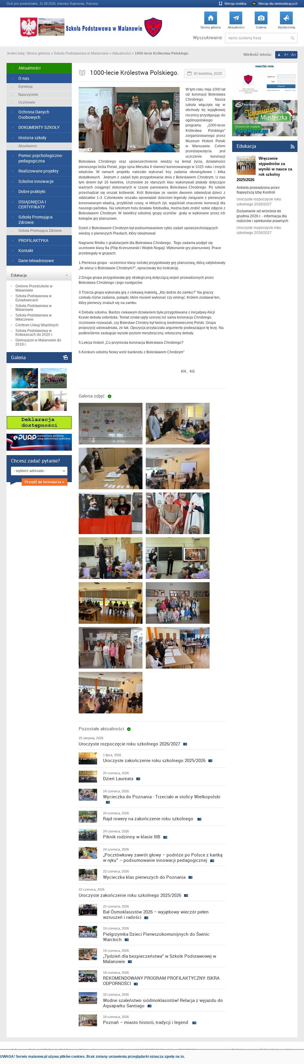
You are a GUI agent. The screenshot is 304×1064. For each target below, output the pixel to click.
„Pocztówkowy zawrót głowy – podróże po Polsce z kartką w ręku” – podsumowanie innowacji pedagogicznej (162, 857)
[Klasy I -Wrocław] (25, 387)
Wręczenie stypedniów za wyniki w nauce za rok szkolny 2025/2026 (264, 169)
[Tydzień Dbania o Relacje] (53, 410)
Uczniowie (26, 102)
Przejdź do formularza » (44, 482)
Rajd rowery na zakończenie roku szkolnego (148, 818)
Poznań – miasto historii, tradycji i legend (146, 1022)
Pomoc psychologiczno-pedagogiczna (40, 158)
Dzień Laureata (118, 778)
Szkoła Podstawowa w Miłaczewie (33, 317)
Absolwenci (27, 146)
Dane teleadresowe (36, 260)
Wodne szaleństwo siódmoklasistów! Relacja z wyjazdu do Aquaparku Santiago (163, 1002)
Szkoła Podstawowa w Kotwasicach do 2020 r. (34, 333)
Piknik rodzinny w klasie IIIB (131, 837)
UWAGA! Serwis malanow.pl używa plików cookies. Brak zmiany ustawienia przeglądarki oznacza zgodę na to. (92, 1056)
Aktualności (236, 22)
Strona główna (210, 22)
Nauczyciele (28, 95)
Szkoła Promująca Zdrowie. (35, 219)
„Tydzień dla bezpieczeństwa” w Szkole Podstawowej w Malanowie (159, 958)
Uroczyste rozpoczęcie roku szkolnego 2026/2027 (129, 744)
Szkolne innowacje (35, 181)
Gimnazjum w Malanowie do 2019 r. (38, 342)
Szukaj (292, 38)
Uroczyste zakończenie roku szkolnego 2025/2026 (154, 760)
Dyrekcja (25, 87)
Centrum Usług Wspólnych (36, 325)
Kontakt (25, 250)
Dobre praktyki (31, 191)
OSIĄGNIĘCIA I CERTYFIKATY (32, 204)
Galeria (261, 22)
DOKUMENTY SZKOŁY (39, 127)
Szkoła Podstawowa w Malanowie (81, 53)
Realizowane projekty (38, 171)
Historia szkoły (32, 137)
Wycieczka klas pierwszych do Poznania (144, 877)
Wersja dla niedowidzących (277, 3)
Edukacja (19, 275)
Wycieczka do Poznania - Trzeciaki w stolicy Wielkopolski (161, 796)
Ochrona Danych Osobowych (33, 114)
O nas (23, 78)
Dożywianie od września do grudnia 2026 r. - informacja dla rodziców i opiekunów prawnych (262, 216)
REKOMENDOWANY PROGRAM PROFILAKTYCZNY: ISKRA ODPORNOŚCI (161, 980)
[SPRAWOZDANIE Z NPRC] (25, 410)
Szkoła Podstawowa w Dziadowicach (33, 298)
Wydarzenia (286, 22)
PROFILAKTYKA (33, 240)
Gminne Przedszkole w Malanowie (34, 288)
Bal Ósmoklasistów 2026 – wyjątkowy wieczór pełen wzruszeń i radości (156, 914)
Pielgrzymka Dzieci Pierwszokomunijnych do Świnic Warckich (156, 936)
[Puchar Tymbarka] (53, 387)
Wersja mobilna (235, 3)
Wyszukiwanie (207, 37)
